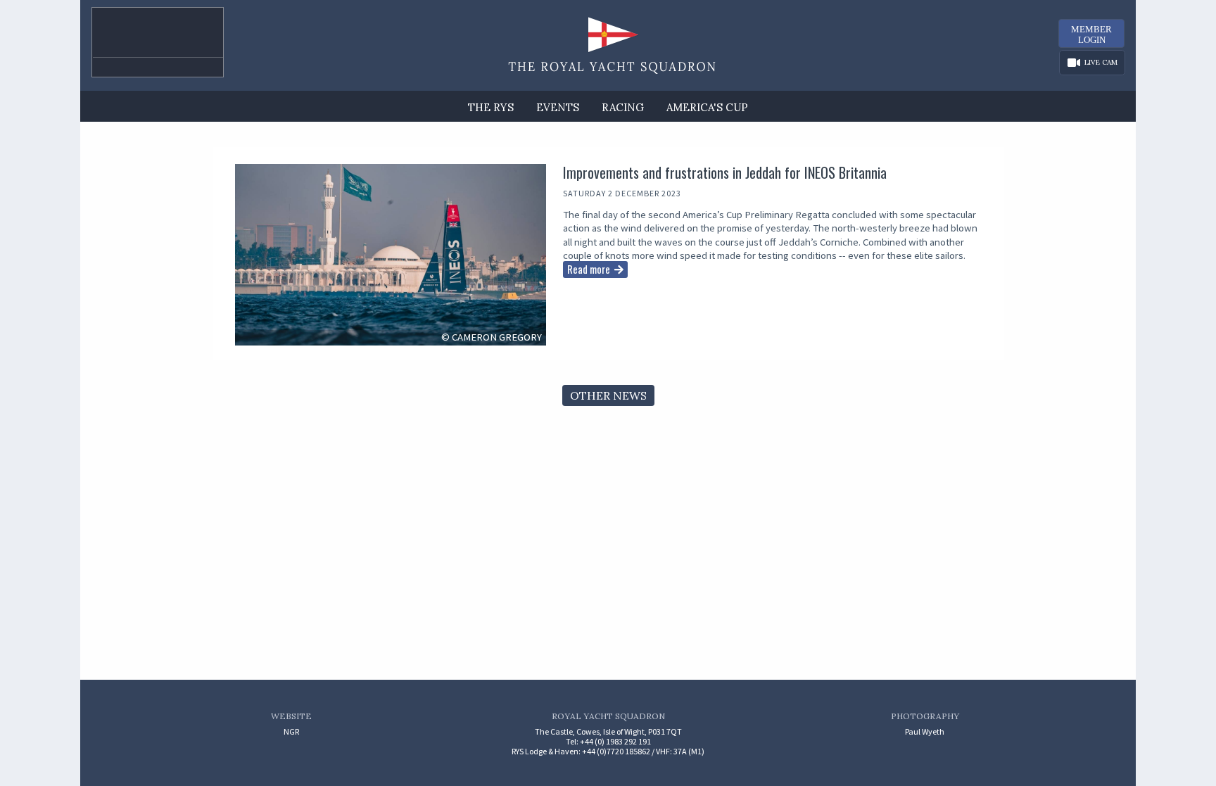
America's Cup (707, 107)
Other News (608, 395)
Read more (588, 269)
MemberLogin (1091, 34)
